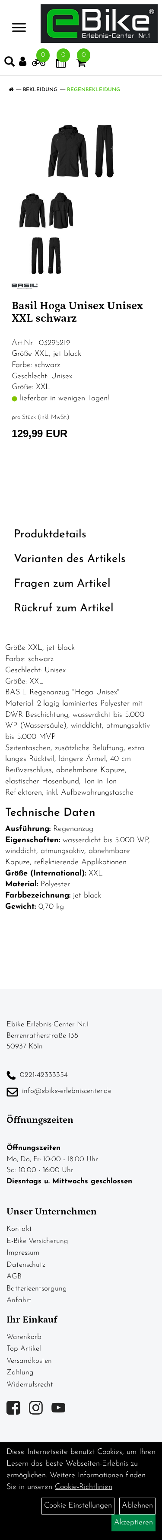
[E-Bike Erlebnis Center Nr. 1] (99, 23)
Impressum (22, 1252)
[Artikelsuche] (9, 63)
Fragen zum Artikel (62, 584)
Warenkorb (23, 1337)
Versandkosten (29, 1360)
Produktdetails (50, 534)
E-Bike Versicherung (37, 1241)
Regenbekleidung (93, 90)
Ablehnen (137, 1506)
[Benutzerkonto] (25, 61)
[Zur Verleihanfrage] (38, 64)
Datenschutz (25, 1264)
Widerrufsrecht (29, 1384)
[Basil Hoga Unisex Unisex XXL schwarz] (81, 151)
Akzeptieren (133, 1523)
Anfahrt (19, 1300)
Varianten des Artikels (70, 559)
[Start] (11, 90)
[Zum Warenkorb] (81, 64)
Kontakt (19, 1229)
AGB (14, 1276)
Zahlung (20, 1372)
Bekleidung (40, 90)
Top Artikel (23, 1348)
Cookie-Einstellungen (78, 1506)
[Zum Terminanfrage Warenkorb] (61, 64)
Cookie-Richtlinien (83, 1487)
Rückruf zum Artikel (64, 608)
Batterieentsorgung (36, 1288)
